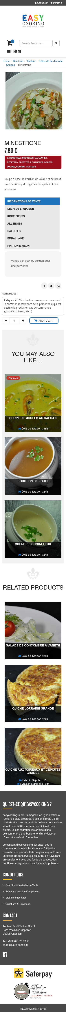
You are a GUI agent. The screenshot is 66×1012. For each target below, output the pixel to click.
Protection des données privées (22, 891)
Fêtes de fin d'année (51, 61)
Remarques (9, 293)
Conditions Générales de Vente (22, 885)
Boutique (18, 61)
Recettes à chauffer (31, 162)
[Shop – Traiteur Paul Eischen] (33, 21)
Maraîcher (41, 157)
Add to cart (46, 320)
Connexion (42, 2)
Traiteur (31, 61)
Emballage (15, 238)
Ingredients (16, 216)
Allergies (14, 223)
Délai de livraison (20, 208)
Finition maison (18, 246)
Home (6, 61)
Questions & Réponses (18, 904)
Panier (56, 2)
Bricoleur (27, 157)
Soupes (10, 65)
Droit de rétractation (16, 897)
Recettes (12, 162)
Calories (14, 231)
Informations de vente (24, 201)
